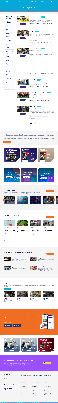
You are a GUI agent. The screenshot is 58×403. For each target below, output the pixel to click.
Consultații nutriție (8, 25)
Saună (6, 41)
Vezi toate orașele (6, 142)
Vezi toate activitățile (50, 190)
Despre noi (45, 385)
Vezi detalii (22, 38)
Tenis (6, 82)
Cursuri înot (7, 64)
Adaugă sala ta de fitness (47, 386)
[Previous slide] (4, 200)
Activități (22, 387)
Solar (6, 43)
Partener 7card (8, 30)
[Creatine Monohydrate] (46, 155)
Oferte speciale (34, 386)
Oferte (33, 1)
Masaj (6, 75)
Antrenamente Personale (9, 19)
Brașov (22, 389)
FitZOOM (33, 389)
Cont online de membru (9, 26)
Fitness (6, 68)
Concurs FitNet (34, 393)
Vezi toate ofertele (50, 253)
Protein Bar (7, 37)
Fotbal (6, 70)
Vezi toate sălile (7, 288)
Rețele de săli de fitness (24, 386)
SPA (6, 44)
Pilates (6, 77)
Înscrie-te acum (46, 362)
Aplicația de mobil (46, 389)
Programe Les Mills (8, 78)
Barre (6, 57)
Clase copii (7, 60)
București (22, 390)
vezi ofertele (26, 177)
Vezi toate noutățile (50, 216)
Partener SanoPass (8, 33)
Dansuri (7, 67)
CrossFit (7, 63)
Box (6, 59)
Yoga (6, 85)
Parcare (7, 29)
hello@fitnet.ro (6, 378)
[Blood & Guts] (29, 155)
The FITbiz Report (46, 394)
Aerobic (7, 53)
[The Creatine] (46, 345)
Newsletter (45, 390)
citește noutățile (9, 177)
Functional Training (8, 71)
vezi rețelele (43, 178)
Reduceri (37, 1)
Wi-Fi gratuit (7, 47)
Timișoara (22, 394)
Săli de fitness (23, 385)
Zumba (7, 88)
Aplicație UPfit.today (8, 22)
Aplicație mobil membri (9, 21)
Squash (7, 79)
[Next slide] (54, 200)
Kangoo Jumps (7, 74)
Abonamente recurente (8, 18)
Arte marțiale (7, 56)
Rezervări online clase (8, 40)
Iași (21, 393)
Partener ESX (7, 32)
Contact (45, 387)
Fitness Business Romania (47, 393)
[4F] (12, 345)
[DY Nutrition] (12, 155)
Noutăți (28, 1)
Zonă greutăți (7, 86)
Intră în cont (34, 390)
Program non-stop (8, 36)
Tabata (7, 81)
